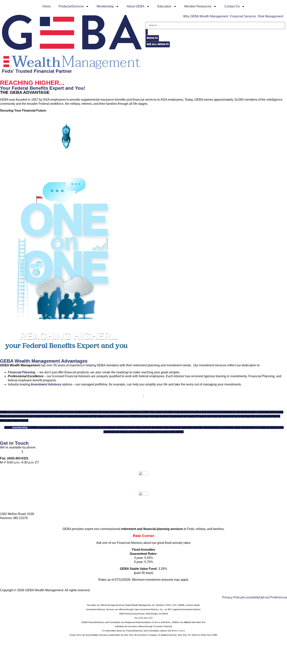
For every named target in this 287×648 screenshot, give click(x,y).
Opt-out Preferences (273, 597)
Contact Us (232, 6)
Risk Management (270, 16)
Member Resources (197, 6)
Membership (105, 6)
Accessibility (250, 597)
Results (152, 38)
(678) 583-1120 (145, 618)
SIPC (174, 605)
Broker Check (178, 630)
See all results (158, 44)
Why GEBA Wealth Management (205, 16)
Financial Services (243, 16)
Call (143, 482)
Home (46, 6)
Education (164, 6)
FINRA (168, 605)
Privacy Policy (232, 597)
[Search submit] (146, 32)
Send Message (143, 503)
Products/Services (71, 6)
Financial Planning (21, 372)
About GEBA (135, 6)
